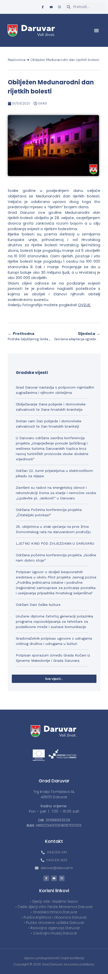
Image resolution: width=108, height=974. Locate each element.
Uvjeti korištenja (72, 958)
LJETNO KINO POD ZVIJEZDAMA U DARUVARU (55, 543)
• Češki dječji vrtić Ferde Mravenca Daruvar (54, 906)
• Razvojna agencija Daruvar (54, 927)
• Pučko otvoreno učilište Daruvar (54, 922)
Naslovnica (16, 60)
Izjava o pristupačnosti (41, 958)
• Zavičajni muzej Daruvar (54, 933)
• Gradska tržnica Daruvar (54, 912)
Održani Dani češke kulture (38, 605)
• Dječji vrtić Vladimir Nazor (54, 901)
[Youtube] (51, 7)
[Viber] (59, 7)
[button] (96, 30)
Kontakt (54, 841)
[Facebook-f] (42, 7)
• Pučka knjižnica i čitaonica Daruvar (54, 917)
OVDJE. (84, 304)
